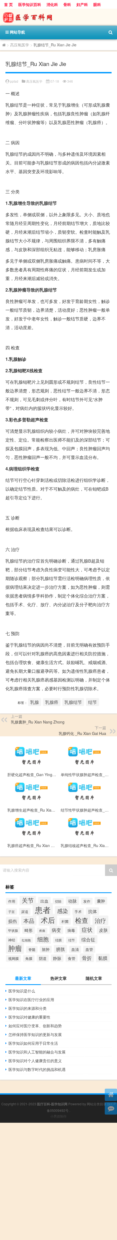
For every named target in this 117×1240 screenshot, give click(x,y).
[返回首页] (111, 1095)
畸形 (28, 930)
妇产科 (82, 4)
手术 (78, 911)
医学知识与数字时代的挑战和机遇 (37, 1069)
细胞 (43, 939)
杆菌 (65, 921)
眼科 (97, 4)
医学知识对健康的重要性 (29, 1017)
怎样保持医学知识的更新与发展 (35, 1034)
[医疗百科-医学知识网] (58, 17)
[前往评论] (111, 1108)
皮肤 (103, 930)
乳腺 (34, 702)
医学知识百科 (29, 4)
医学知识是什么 (21, 990)
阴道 (43, 958)
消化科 (52, 4)
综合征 (88, 939)
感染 (62, 911)
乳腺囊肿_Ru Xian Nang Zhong (37, 722)
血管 (89, 949)
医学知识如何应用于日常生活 (33, 1043)
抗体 (92, 911)
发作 (86, 901)
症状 (87, 929)
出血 (44, 901)
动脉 (72, 900)
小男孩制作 (58, 1116)
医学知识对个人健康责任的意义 (35, 1060)
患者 (43, 909)
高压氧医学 (19, 44)
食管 (71, 958)
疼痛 (42, 931)
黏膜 (102, 957)
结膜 (58, 940)
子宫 (11, 911)
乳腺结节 (73, 702)
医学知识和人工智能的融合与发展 (37, 1052)
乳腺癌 (51, 702)
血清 (75, 949)
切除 (58, 901)
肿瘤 (15, 948)
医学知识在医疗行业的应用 (31, 999)
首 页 (8, 4)
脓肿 (46, 949)
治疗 (100, 920)
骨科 (67, 4)
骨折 (87, 957)
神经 (11, 939)
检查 (81, 920)
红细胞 (26, 940)
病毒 (71, 930)
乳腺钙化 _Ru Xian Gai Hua (82, 733)
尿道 (24, 911)
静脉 (57, 958)
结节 (92, 702)
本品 (28, 920)
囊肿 (101, 901)
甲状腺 (13, 930)
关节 (28, 900)
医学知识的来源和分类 (27, 1008)
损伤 (12, 921)
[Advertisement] (58, 1181)
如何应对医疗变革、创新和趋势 (35, 1025)
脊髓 (31, 949)
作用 (11, 901)
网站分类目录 (96, 1103)
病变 (56, 930)
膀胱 (60, 949)
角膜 (28, 958)
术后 (48, 920)
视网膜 (13, 958)
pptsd (14, 81)
